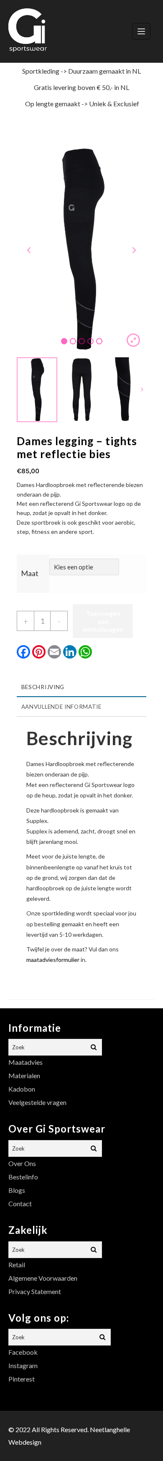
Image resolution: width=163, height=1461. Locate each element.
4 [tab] (90, 341)
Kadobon (21, 1089)
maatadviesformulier (52, 959)
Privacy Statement (34, 1291)
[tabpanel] (81, 249)
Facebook (23, 1352)
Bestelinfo (23, 1177)
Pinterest (21, 1379)
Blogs (16, 1190)
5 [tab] (99, 341)
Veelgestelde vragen (37, 1102)
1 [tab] (64, 341)
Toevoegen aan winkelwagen (103, 621)
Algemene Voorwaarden (42, 1278)
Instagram (23, 1365)
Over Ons (22, 1163)
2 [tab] (73, 341)
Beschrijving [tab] (42, 687)
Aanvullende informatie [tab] (61, 706)
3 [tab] (82, 341)
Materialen (24, 1075)
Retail (16, 1265)
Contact (20, 1203)
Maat (29, 573)
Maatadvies (25, 1062)
